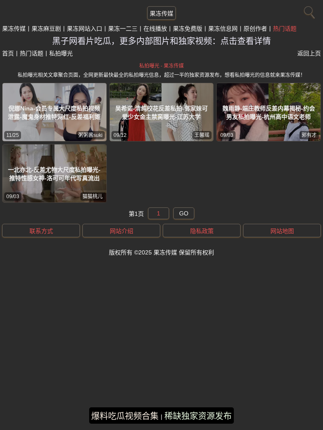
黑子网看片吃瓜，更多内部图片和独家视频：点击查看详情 (161, 41)
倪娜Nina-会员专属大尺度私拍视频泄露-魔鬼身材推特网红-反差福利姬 (54, 112)
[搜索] (308, 10)
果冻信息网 (223, 28)
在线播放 (155, 28)
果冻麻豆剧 (46, 28)
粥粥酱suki (90, 135)
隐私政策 (202, 231)
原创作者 (255, 28)
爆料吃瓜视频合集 (125, 416)
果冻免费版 (187, 28)
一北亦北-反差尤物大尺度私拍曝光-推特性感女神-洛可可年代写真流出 (54, 173)
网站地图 (282, 231)
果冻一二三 (123, 28)
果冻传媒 (161, 13)
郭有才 (309, 135)
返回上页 (309, 53)
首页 (8, 53)
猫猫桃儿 (92, 196)
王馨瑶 (201, 135)
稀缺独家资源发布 (198, 416)
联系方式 (41, 231)
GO (183, 213)
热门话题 (285, 28)
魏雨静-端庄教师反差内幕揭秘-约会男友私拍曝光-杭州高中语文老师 (268, 112)
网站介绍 (121, 231)
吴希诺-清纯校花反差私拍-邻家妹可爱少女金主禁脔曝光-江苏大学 (161, 112)
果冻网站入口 (84, 28)
